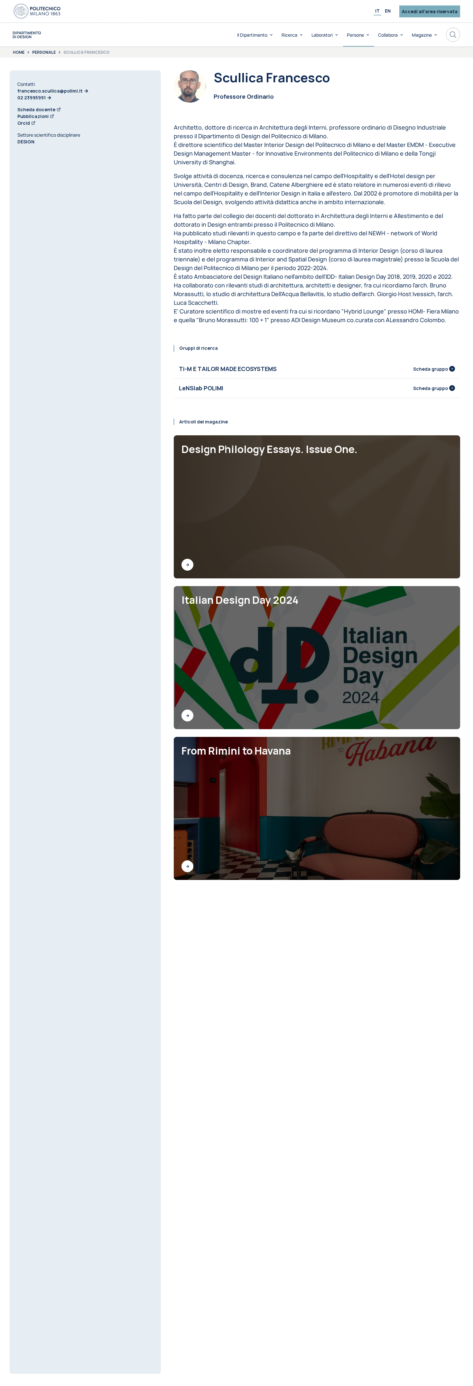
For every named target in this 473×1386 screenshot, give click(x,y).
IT (377, 11)
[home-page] (27, 35)
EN (388, 11)
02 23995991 (31, 98)
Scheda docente (36, 109)
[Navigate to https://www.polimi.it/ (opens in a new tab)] (37, 11)
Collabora (388, 35)
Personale (44, 52)
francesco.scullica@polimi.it (50, 91)
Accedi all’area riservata (430, 11)
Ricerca (289, 35)
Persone (355, 35)
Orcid (23, 123)
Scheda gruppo (430, 369)
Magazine (422, 35)
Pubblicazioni (33, 116)
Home (18, 52)
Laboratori (322, 35)
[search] (453, 35)
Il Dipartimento (252, 35)
